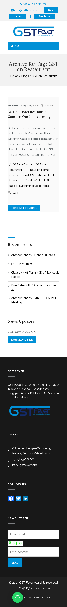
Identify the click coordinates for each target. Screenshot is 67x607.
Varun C (49, 105)
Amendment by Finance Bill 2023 (33, 255)
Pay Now (44, 16)
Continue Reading (24, 208)
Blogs (25, 76)
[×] (17, 597)
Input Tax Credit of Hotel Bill (31, 180)
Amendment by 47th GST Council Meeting (33, 300)
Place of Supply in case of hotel (28, 185)
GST (16, 193)
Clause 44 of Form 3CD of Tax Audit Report (35, 275)
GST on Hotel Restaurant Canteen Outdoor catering (29, 114)
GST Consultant (21, 264)
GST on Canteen (23, 164)
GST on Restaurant (44, 76)
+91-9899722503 (23, 459)
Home (14, 76)
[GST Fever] (33, 31)
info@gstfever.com (24, 465)
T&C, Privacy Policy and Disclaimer (33, 597)
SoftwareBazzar (40, 588)
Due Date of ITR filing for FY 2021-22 (33, 287)
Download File (22, 339)
